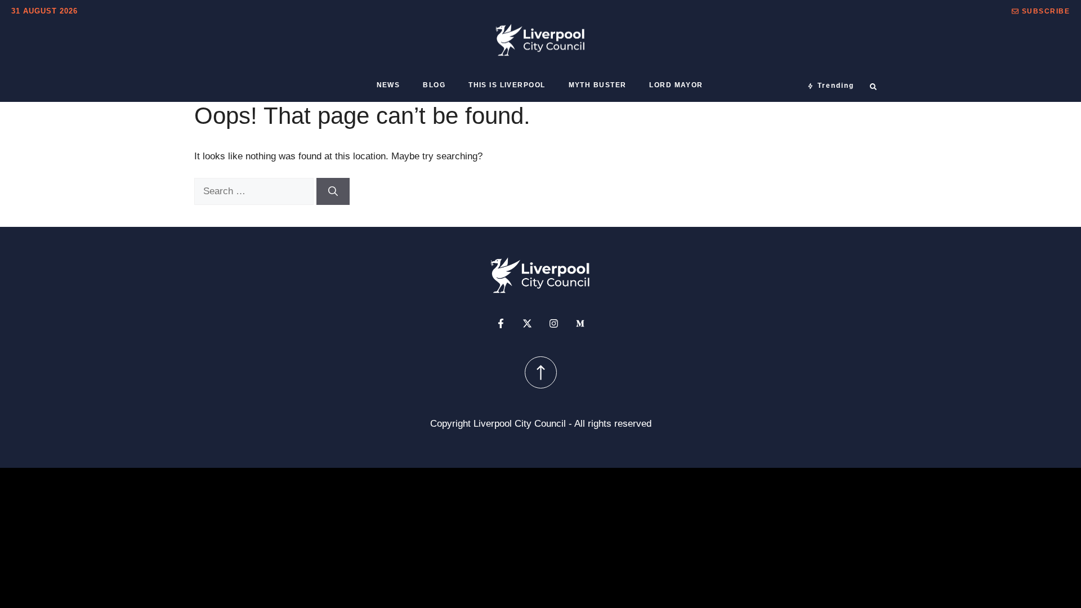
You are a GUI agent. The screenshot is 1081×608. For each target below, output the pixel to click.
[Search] (333, 191)
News (388, 85)
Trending (836, 86)
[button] (1041, 11)
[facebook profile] (501, 323)
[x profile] (527, 323)
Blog (434, 85)
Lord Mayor (676, 85)
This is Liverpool (506, 85)
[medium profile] (580, 323)
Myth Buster (598, 85)
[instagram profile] (554, 323)
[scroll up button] (541, 372)
